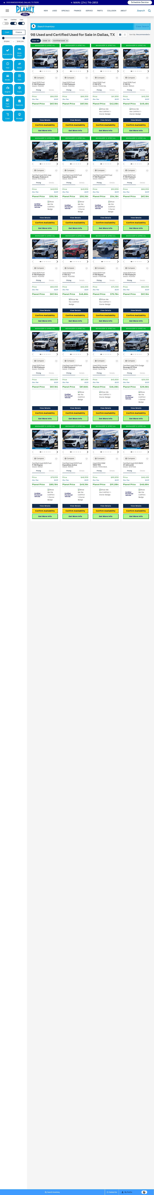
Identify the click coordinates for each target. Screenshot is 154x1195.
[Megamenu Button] (7, 10)
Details (51, 90)
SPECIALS (65, 11)
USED (54, 11)
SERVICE (89, 11)
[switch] (6, 22)
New (5, 19)
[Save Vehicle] (56, 78)
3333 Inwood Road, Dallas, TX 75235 (22, 2)
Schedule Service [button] (140, 2)
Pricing (38, 90)
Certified (13, 19)
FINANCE (77, 11)
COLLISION (111, 11)
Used (21, 19)
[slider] (3, 38)
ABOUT (124, 11)
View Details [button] (45, 120)
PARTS (100, 11)
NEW (46, 11)
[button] (7, 52)
